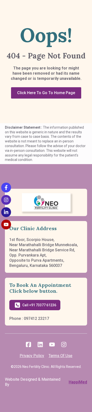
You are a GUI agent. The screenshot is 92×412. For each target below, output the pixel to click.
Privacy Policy (32, 355)
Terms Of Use (60, 355)
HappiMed (78, 382)
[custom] (28, 344)
